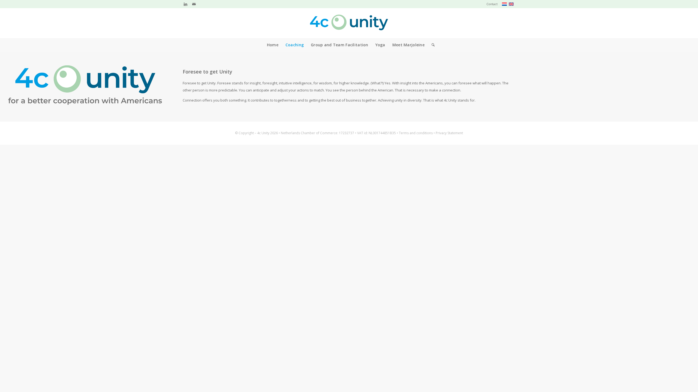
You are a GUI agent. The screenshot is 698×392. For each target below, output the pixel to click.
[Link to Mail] (194, 4)
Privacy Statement (449, 133)
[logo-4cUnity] (349, 23)
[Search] (431, 45)
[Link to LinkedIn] (185, 4)
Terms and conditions (416, 133)
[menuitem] (491, 4)
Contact (492, 4)
